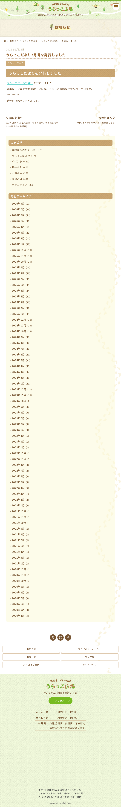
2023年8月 (21, 412)
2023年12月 (22, 389)
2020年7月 (21, 598)
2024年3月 (22, 372)
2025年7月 (22, 279)
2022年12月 (22, 453)
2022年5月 (21, 482)
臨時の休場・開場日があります (67, 727)
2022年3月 (21, 494)
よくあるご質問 (31, 664)
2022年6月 (21, 476)
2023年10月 (22, 401)
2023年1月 (21, 447)
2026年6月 (22, 215)
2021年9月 (21, 528)
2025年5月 (22, 290)
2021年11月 (22, 517)
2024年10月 (22, 331)
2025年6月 (22, 285)
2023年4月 (21, 435)
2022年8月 (21, 465)
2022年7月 (21, 470)
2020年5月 (21, 610)
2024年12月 (22, 319)
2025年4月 (22, 296)
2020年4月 (21, 615)
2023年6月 (21, 424)
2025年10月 (22, 261)
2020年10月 (22, 581)
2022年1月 (21, 505)
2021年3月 (21, 557)
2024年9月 (22, 337)
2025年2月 (22, 308)
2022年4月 (21, 488)
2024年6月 (22, 354)
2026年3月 (22, 232)
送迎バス (20, 179)
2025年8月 (22, 273)
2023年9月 (22, 406)
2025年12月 (22, 250)
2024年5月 (22, 360)
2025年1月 (22, 314)
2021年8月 (21, 534)
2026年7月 (22, 209)
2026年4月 (22, 227)
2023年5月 (21, 430)
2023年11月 (22, 395)
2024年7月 (22, 348)
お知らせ (31, 649)
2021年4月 (21, 552)
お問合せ (31, 656)
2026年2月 (22, 238)
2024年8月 (22, 343)
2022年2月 (21, 499)
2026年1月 (22, 244)
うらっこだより (29, 40)
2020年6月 (21, 604)
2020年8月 (21, 592)
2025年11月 (22, 256)
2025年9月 (22, 267)
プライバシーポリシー (89, 649)
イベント (21, 161)
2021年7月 (21, 540)
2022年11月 (22, 459)
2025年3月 (22, 302)
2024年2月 (22, 377)
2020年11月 (22, 575)
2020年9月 (21, 586)
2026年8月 (22, 203)
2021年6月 (21, 546)
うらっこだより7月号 (20, 83)
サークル (20, 167)
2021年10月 (22, 523)
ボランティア (23, 185)
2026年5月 (22, 221)
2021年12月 (22, 511)
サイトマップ (90, 664)
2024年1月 (22, 383)
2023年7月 (21, 418)
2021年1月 (21, 563)
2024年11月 (22, 325)
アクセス (60, 700)
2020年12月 (22, 569)
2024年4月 (22, 366)
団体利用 (20, 173)
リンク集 (89, 656)
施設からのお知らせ (28, 150)
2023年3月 (21, 441)
